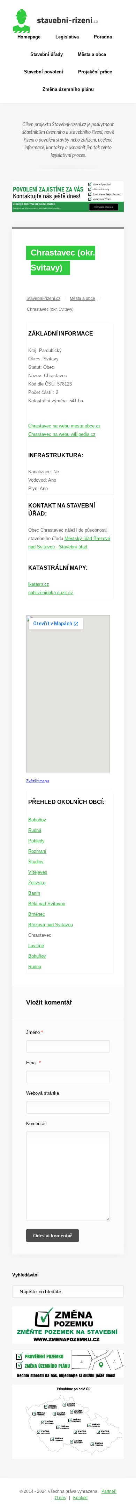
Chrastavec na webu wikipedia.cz (62, 434)
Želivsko (36, 882)
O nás (60, 1497)
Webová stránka (42, 1093)
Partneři (108, 1491)
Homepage (28, 36)
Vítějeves (37, 872)
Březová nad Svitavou (50, 924)
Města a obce (92, 54)
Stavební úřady (46, 54)
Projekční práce (95, 71)
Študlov (36, 861)
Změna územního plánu (68, 89)
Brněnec (36, 914)
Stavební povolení (43, 71)
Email (33, 1062)
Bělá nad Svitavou (46, 903)
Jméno (34, 1032)
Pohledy (36, 840)
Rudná (34, 830)
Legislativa (67, 36)
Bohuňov (37, 819)
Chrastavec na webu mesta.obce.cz (64, 426)
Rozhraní (37, 851)
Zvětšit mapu (37, 781)
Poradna (103, 36)
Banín (34, 893)
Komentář (36, 1123)
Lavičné (36, 945)
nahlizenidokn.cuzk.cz (50, 592)
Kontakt (80, 1497)
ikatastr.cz (38, 584)
